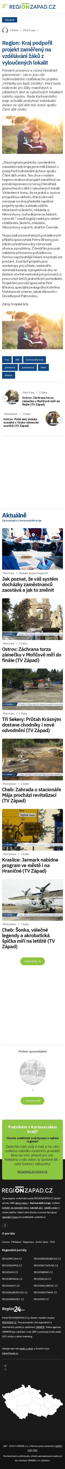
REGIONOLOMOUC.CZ (46, 1286)
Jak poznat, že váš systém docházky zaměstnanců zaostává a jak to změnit (30, 584)
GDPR (58, 1446)
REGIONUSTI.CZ (11, 1286)
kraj (7, 359)
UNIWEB (40, 1327)
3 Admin (14, 30)
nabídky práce (51, 1207)
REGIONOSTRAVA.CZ (45, 1292)
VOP (30, 1450)
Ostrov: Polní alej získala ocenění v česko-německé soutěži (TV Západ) (21, 422)
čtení (43, 367)
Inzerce (6, 1242)
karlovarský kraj (34, 359)
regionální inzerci (10, 1217)
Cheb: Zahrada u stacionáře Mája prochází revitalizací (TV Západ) (31, 795)
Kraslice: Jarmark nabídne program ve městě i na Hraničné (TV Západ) (30, 865)
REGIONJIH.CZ (10, 1272)
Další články (31, 961)
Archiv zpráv (42, 1242)
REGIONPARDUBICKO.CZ (47, 1259)
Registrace (28, 1242)
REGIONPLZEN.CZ (12, 1259)
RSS (52, 1242)
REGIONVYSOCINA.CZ (46, 1265)
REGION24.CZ (41, 1299)
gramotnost (28, 367)
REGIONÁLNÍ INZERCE (32, 1171)
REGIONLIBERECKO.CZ (15, 1292)
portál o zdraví (26, 1348)
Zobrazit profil (32, 1100)
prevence (10, 367)
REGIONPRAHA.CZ (12, 1279)
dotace (8, 375)
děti (17, 359)
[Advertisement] (32, 471)
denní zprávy (21, 1203)
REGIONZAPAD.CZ (12, 1265)
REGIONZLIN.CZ (42, 1279)
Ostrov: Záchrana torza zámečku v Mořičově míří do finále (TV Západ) (41, 401)
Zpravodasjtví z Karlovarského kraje (21, 520)
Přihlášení (16, 1242)
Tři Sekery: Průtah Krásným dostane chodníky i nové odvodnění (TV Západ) (31, 724)
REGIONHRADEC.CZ (13, 1299)
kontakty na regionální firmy (15, 1207)
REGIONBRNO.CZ (43, 1272)
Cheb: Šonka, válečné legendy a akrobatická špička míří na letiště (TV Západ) (28, 938)
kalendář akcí (36, 1207)
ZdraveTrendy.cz (10, 1353)
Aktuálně (9, 19)
